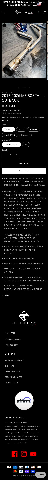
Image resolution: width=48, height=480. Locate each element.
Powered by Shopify (30, 475)
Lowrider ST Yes (11, 145)
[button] (3, 12)
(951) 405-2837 (11, 345)
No (26, 145)
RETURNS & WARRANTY (15, 360)
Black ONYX (9, 135)
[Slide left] (18, 87)
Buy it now (24, 171)
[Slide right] (29, 87)
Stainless (8, 129)
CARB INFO (9, 366)
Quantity (5, 150)
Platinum (25, 135)
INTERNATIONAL (12, 383)
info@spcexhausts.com (14, 339)
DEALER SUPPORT (12, 372)
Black (21, 129)
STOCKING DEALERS (13, 377)
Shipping (5, 113)
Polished (33, 129)
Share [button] (7, 295)
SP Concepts (20, 475)
